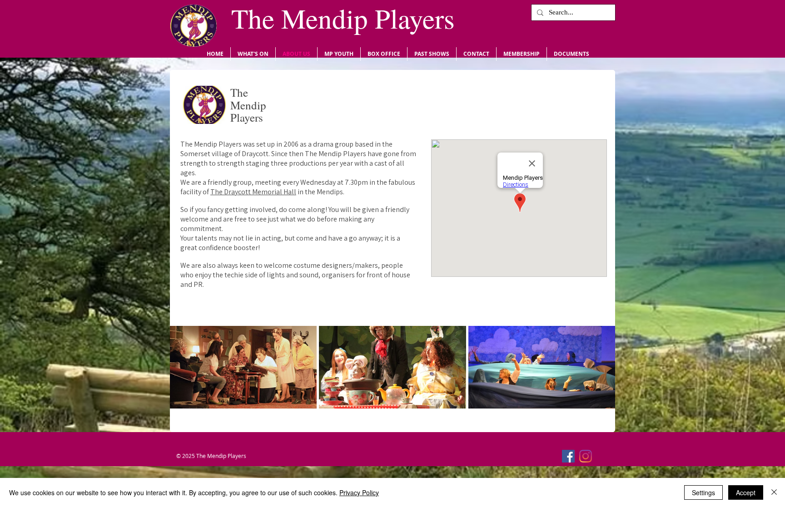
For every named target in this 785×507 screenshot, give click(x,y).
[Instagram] (585, 456)
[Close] (774, 492)
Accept (745, 492)
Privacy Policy (359, 492)
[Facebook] (568, 456)
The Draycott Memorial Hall (253, 192)
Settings (703, 492)
